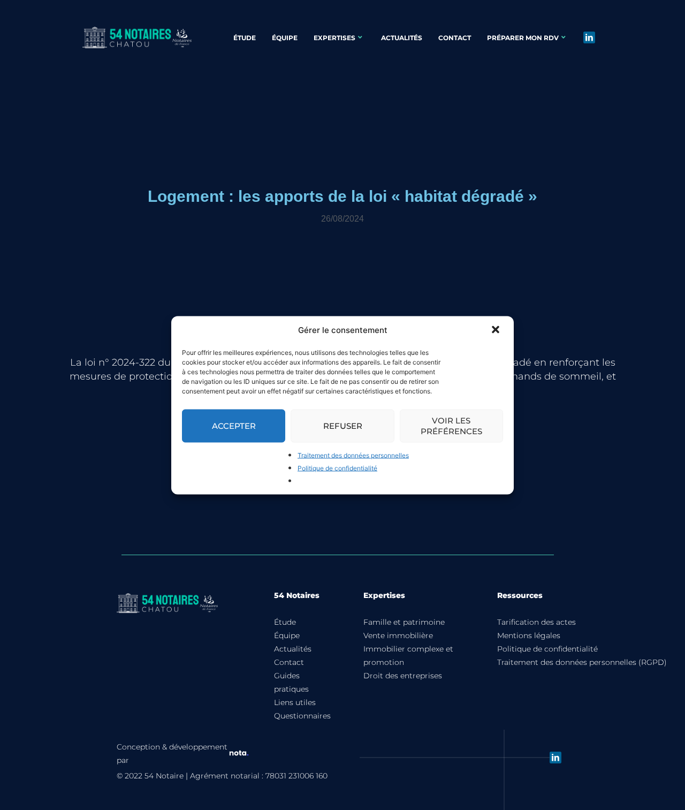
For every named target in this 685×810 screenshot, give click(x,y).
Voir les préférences (451, 425)
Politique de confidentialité (337, 468)
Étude (244, 38)
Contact (454, 38)
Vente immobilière (398, 635)
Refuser (342, 425)
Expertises (334, 38)
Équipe (285, 38)
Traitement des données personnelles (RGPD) (582, 662)
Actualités (401, 38)
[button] (496, 330)
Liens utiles (295, 702)
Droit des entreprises (402, 675)
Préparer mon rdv (523, 38)
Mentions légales (528, 635)
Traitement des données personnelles (353, 455)
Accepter (234, 425)
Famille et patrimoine (404, 622)
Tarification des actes (536, 622)
